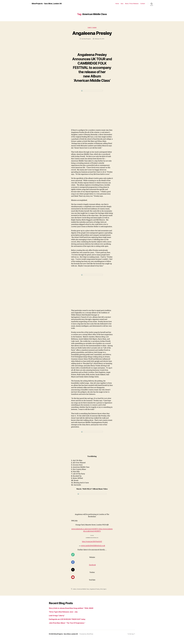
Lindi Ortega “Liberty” (57, 615)
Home (117, 3)
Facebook (92, 565)
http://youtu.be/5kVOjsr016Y (92, 542)
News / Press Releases (132, 3)
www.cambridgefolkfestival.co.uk (93, 546)
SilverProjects (87, 39)
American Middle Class (83, 589)
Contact (142, 3)
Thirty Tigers (92, 27)
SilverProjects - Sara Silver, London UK (47, 3)
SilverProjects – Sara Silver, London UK (66, 634)
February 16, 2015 (99, 39)
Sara (122, 3)
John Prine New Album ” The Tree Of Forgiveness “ (67, 623)
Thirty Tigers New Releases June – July (63, 612)
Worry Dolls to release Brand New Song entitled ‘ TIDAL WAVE (71, 608)
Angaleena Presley (92, 33)
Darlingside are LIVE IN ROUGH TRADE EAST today (67, 619)
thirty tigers (103, 589)
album (74, 589)
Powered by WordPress (86, 634)
